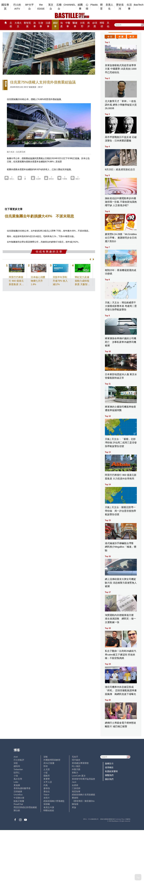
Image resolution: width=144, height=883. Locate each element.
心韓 (87, 6)
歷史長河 (120, 6)
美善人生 (109, 6)
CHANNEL (70, 4)
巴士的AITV (17, 6)
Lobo (16, 782)
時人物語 (76, 766)
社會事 (40, 25)
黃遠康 (17, 785)
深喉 (45, 757)
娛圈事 (80, 6)
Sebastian (18, 769)
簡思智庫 (76, 791)
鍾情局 (17, 766)
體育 (101, 6)
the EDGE (41, 6)
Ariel (16, 757)
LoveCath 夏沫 (79, 775)
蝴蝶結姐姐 (48, 810)
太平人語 (47, 782)
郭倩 (45, 766)
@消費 (94, 25)
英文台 (50, 6)
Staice (46, 794)
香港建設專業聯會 (80, 763)
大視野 (82, 25)
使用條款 (109, 767)
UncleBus (18, 794)
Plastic (94, 4)
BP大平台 (29, 6)
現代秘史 (76, 760)
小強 (16, 775)
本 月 (132, 36)
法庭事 (48, 25)
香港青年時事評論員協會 (83, 779)
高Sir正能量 (48, 763)
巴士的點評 (19, 760)
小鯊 (45, 772)
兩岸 (88, 25)
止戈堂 (46, 769)
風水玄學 (18, 779)
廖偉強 (46, 788)
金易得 (75, 785)
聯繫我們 (109, 775)
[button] (90, 259)
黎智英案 (27, 25)
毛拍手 (75, 757)
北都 (11, 25)
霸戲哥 (46, 775)
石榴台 (58, 6)
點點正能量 (19, 801)
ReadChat (18, 804)
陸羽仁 (17, 772)
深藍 (16, 763)
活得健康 (18, 791)
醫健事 (75, 25)
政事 (34, 25)
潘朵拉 (46, 791)
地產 (61, 25)
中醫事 (67, 25)
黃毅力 (75, 772)
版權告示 (109, 763)
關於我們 (109, 779)
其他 (108, 25)
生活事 (129, 6)
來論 (74, 807)
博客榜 (102, 25)
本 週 (121, 36)
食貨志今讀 (48, 807)
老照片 (46, 798)
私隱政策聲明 (111, 771)
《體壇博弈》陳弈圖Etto (83, 801)
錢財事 (55, 25)
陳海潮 (75, 804)
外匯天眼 (76, 769)
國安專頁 (5, 6)
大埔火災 (18, 25)
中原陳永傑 (19, 798)
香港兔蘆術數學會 (22, 788)
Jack (74, 782)
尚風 (45, 785)
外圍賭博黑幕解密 (51, 760)
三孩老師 (76, 788)
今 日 (109, 36)
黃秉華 (46, 779)
